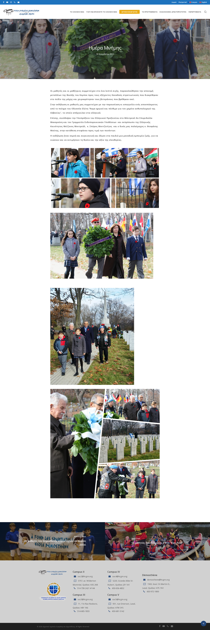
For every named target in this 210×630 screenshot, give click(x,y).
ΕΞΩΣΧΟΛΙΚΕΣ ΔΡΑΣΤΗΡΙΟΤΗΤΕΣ (173, 12)
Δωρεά (174, 2)
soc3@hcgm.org (85, 599)
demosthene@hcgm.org (158, 579)
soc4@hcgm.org (119, 576)
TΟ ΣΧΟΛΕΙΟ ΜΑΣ (77, 12)
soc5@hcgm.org (119, 599)
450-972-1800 (152, 591)
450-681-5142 (117, 611)
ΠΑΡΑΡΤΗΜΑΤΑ (195, 12)
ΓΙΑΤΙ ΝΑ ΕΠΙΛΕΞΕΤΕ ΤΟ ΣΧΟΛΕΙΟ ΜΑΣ (101, 12)
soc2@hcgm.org (85, 576)
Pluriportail (183, 2)
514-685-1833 (83, 611)
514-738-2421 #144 (86, 588)
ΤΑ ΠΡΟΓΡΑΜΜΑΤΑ (149, 12)
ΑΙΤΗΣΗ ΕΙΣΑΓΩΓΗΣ (129, 12)
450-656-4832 (117, 588)
